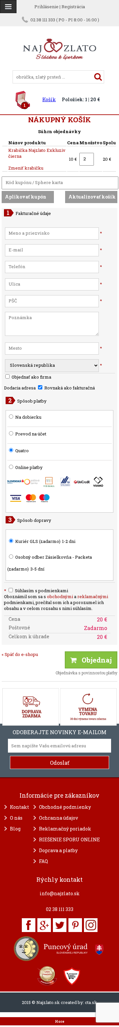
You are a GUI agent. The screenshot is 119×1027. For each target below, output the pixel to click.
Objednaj (94, 660)
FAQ (43, 861)
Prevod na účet (30, 434)
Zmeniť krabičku (25, 168)
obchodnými (60, 596)
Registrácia (73, 7)
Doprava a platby (58, 850)
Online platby (28, 467)
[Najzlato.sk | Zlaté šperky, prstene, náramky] (59, 67)
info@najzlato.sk (60, 893)
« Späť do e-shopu (20, 654)
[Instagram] (91, 925)
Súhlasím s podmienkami (36, 591)
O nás (16, 818)
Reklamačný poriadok (65, 829)
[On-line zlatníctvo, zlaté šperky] (8, 6)
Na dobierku (28, 417)
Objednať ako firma (31, 377)
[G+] (44, 925)
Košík (49, 99)
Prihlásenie (46, 7)
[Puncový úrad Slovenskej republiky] (59, 948)
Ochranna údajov (58, 818)
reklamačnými (92, 596)
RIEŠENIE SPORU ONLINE (69, 839)
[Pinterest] (75, 925)
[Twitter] (59, 925)
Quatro (22, 451)
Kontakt (19, 807)
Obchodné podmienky (65, 807)
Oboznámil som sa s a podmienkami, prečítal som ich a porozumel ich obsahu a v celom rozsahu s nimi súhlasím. (56, 602)
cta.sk (91, 1002)
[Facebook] (28, 925)
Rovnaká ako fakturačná (69, 388)
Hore (59, 1021)
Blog (15, 829)
